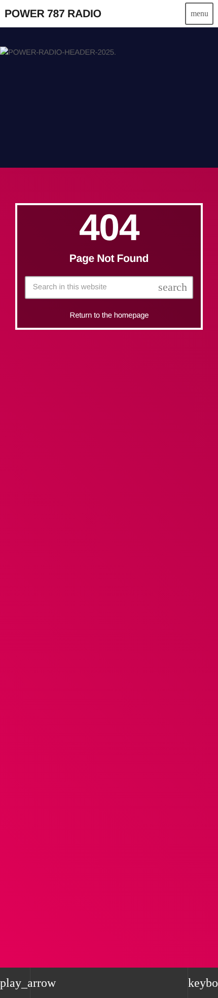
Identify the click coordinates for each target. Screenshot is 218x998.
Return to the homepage (109, 315)
